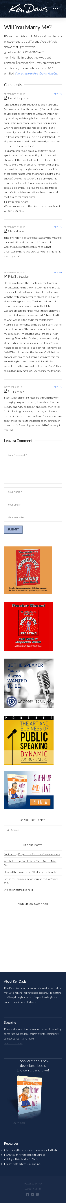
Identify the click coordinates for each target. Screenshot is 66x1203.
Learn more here (13, 1043)
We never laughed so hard (18, 889)
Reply (57, 94)
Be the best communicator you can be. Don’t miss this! (31, 880)
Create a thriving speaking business (25, 1154)
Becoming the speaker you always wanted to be (32, 1150)
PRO (40, 1183)
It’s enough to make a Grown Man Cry (35, 73)
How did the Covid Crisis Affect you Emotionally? (30, 871)
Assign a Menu (33, 1189)
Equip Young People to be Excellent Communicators (32, 854)
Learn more (19, 1122)
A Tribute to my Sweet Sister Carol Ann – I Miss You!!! (30, 862)
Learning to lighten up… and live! (23, 1163)
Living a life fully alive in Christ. (22, 1159)
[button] (55, 9)
